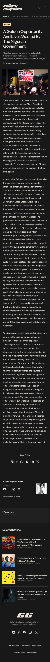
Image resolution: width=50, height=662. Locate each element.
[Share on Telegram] (27, 462)
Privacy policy (14, 646)
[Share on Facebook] (17, 462)
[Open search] (39, 8)
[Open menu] (45, 8)
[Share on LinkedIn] (12, 462)
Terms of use (36, 646)
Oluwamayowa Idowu (12, 63)
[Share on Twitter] (37, 462)
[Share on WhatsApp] (21, 462)
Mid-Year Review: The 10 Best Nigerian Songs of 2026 (19, 16)
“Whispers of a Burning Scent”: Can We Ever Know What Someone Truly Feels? (32, 594)
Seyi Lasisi (20, 547)
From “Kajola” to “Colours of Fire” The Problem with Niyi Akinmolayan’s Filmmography (31, 542)
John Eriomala (21, 580)
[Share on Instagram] (32, 462)
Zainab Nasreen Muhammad (25, 563)
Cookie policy (25, 646)
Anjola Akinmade (22, 599)
